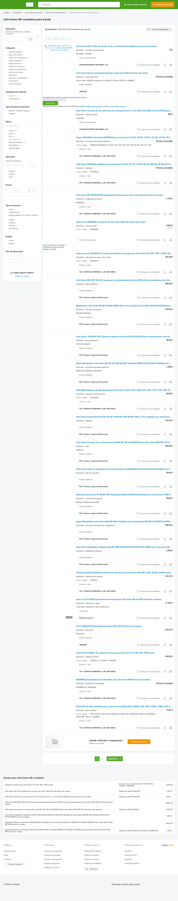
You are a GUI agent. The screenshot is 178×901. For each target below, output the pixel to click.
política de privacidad (93, 106)
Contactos (7, 859)
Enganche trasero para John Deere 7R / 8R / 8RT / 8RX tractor (29, 785)
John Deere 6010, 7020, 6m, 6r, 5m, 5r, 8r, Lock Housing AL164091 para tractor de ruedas (116, 46)
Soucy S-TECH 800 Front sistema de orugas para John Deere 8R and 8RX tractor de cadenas (118, 599)
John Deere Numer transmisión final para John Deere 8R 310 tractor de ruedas (112, 73)
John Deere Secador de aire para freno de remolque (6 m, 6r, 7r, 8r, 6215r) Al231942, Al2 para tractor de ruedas (48, 797)
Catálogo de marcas (51, 867)
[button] (165, 65)
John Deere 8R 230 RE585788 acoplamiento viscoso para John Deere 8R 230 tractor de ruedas (119, 195)
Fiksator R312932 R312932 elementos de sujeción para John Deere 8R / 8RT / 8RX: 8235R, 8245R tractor (123, 573)
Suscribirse (50, 103)
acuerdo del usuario (117, 106)
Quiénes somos (10, 851)
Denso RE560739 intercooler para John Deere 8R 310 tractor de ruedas (108, 626)
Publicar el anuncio (139, 742)
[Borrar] (38, 36)
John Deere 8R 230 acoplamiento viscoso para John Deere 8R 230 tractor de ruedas (37, 791)
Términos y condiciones (53, 851)
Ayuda (6, 855)
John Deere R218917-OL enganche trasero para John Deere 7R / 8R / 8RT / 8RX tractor (115, 653)
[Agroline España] (13, 4)
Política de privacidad (52, 855)
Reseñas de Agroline (52, 863)
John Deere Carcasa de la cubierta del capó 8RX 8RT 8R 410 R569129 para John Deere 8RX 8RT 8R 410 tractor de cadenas (53, 809)
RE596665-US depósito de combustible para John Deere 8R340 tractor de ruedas (113, 680)
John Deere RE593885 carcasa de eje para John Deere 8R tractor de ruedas (110, 222)
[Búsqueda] (40, 4)
